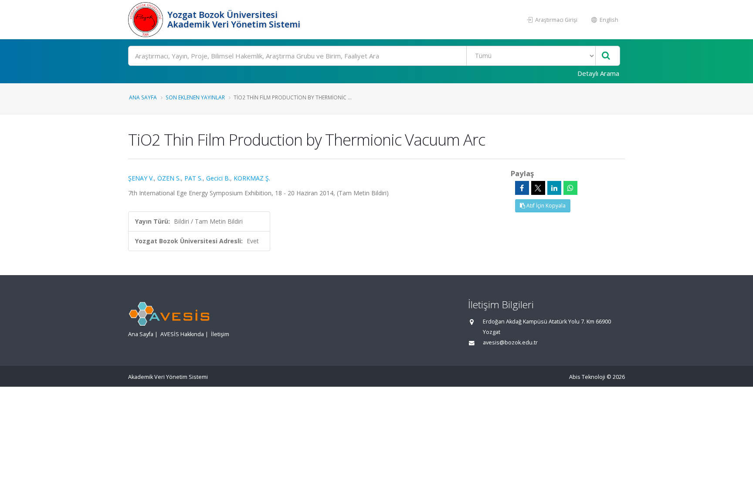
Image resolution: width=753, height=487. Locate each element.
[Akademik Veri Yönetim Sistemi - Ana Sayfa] (146, 19)
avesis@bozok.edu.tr (510, 342)
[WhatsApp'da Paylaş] (570, 188)
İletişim (220, 334)
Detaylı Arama (598, 73)
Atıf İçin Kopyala (545, 205)
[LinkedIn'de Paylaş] (554, 188)
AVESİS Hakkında (182, 334)
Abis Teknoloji (587, 377)
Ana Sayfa (143, 97)
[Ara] (606, 56)
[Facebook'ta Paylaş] (522, 188)
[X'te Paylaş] (538, 188)
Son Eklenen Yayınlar (195, 97)
